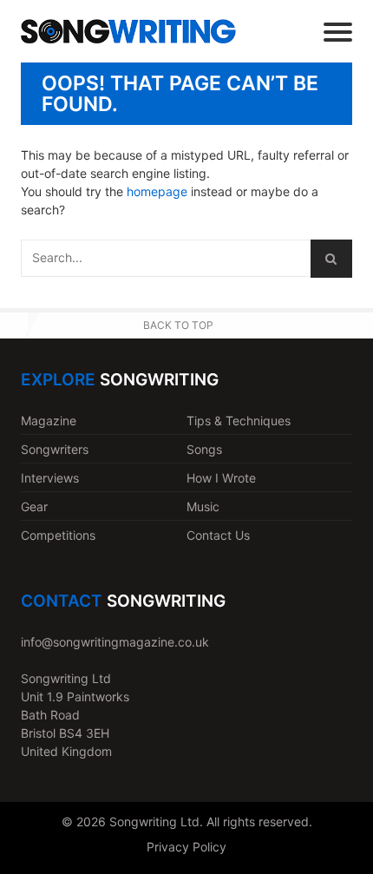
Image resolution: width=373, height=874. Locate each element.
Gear (34, 506)
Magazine (48, 420)
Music (202, 506)
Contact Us (218, 535)
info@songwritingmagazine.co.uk (115, 641)
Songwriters (54, 449)
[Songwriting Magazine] (128, 31)
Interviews (50, 477)
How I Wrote (221, 477)
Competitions (58, 535)
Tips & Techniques (238, 420)
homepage (157, 191)
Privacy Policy (186, 846)
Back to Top (178, 325)
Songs (204, 449)
